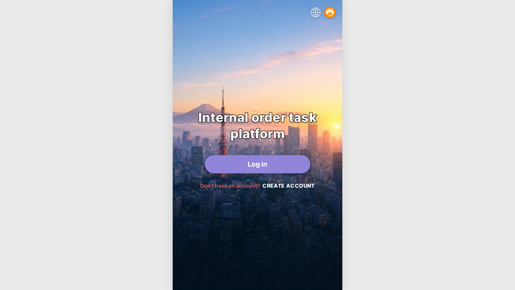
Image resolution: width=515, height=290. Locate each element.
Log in (257, 164)
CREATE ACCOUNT (288, 185)
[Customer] (330, 12)
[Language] (315, 12)
